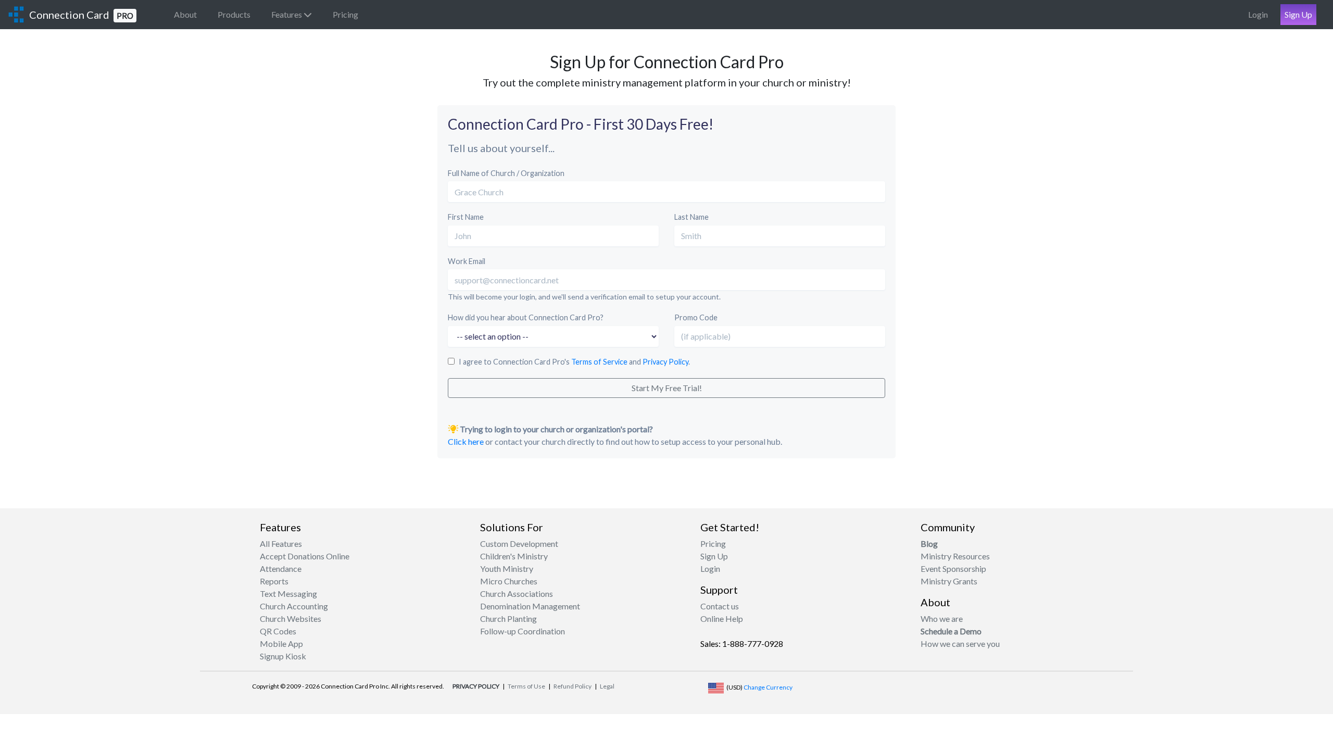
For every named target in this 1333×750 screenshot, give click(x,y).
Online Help (721, 618)
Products (234, 14)
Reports (274, 581)
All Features (281, 543)
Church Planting (508, 618)
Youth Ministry (506, 568)
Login (1258, 14)
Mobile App (281, 643)
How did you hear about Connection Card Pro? (525, 317)
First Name (466, 217)
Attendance (280, 568)
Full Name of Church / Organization (506, 173)
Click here (466, 441)
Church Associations (516, 593)
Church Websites (290, 618)
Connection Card (81, 14)
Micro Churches (508, 581)
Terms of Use (526, 686)
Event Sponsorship (953, 568)
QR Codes (278, 631)
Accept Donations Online (304, 556)
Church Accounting (294, 606)
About (185, 14)
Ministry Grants (949, 581)
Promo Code (696, 317)
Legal (607, 686)
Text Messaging (288, 593)
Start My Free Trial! (667, 388)
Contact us (719, 606)
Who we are (942, 618)
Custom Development (519, 543)
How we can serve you (960, 643)
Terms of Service (599, 361)
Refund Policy (573, 686)
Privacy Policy (665, 361)
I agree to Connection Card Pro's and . (574, 361)
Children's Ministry (514, 556)
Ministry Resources (955, 556)
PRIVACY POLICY (475, 686)
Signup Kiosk (283, 656)
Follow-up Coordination (522, 631)
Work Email (466, 261)
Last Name (691, 217)
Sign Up (1298, 14)
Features (287, 14)
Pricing (345, 14)
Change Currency (768, 687)
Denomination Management (530, 606)
